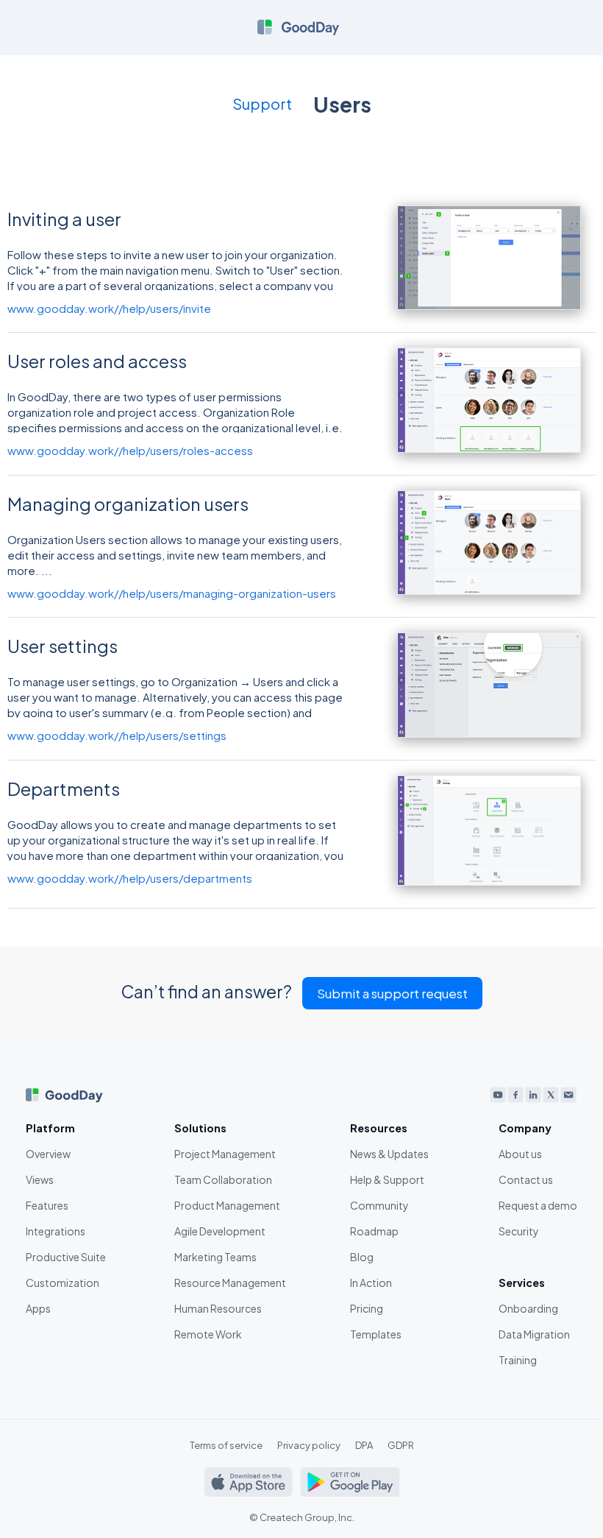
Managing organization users (128, 504)
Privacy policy (308, 1445)
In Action (371, 1282)
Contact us (526, 1179)
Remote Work (208, 1334)
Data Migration (534, 1334)
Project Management (225, 1153)
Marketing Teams (215, 1256)
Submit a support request (392, 993)
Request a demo (538, 1205)
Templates (376, 1334)
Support (262, 103)
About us (520, 1153)
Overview (48, 1153)
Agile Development (219, 1231)
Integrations (55, 1231)
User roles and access (97, 361)
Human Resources (218, 1308)
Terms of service (226, 1445)
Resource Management (230, 1282)
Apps (38, 1308)
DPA (364, 1445)
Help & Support (387, 1179)
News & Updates (389, 1153)
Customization (62, 1282)
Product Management (227, 1205)
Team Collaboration (223, 1179)
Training (518, 1359)
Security (519, 1231)
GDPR (401, 1445)
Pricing (366, 1308)
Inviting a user (64, 219)
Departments (63, 788)
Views (40, 1179)
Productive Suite (66, 1256)
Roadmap (374, 1231)
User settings (62, 646)
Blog (362, 1256)
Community (379, 1205)
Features (47, 1205)
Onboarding (528, 1308)
